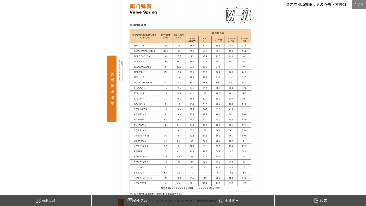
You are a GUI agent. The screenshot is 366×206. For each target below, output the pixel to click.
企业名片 (140, 201)
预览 (323, 201)
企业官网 (231, 201)
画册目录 (48, 201)
